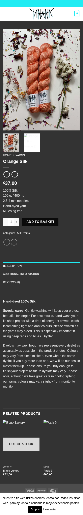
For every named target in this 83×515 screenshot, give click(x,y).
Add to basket (40, 221)
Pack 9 (48, 470)
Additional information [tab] (21, 274)
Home (7, 155)
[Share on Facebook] (6, 242)
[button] (5, 13)
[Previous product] (14, 174)
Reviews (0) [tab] (11, 282)
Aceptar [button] (35, 509)
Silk (19, 232)
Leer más (49, 509)
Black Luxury (11, 470)
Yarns (20, 155)
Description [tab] (12, 266)
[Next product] (6, 174)
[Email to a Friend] (14, 242)
